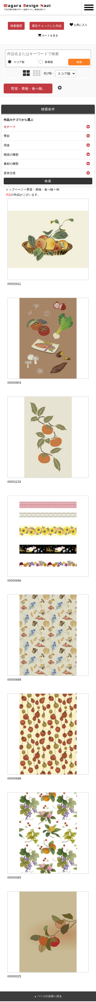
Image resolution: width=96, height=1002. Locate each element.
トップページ (14, 189)
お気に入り (80, 24)
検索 (79, 61)
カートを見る (50, 35)
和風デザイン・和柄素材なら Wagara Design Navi (27, 7)
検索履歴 (16, 26)
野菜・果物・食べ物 (40, 189)
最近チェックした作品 (47, 26)
